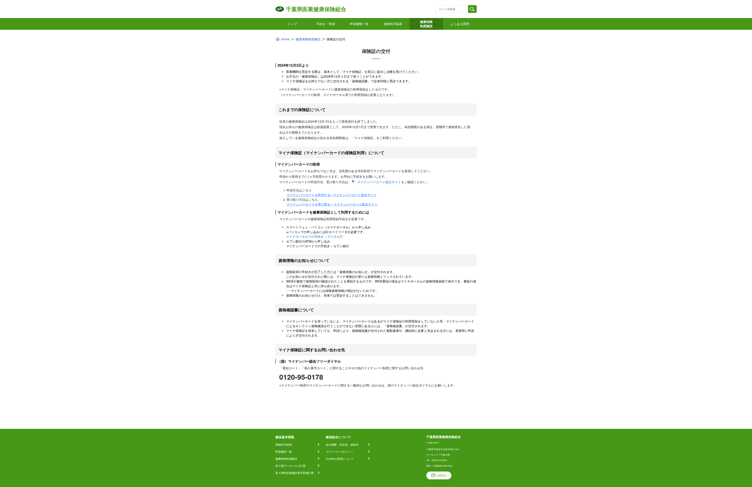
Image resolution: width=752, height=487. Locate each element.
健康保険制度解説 (308, 39)
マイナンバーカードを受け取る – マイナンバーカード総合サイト (332, 204)
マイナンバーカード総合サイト (379, 182)
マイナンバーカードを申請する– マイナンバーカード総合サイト (332, 195)
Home (285, 39)
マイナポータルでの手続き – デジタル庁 (314, 236)
